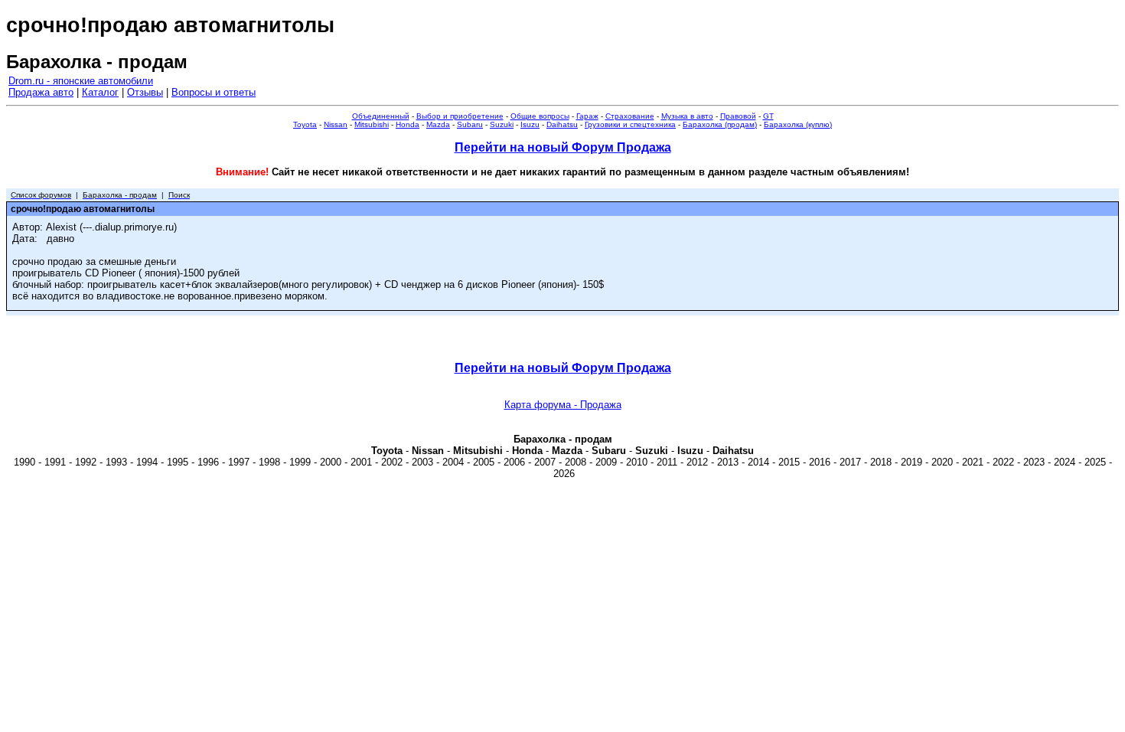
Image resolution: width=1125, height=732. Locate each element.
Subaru (470, 124)
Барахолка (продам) (720, 124)
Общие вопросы (539, 116)
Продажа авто (40, 92)
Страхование (629, 116)
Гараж (587, 116)
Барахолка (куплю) (798, 124)
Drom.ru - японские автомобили (80, 81)
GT (768, 116)
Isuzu (530, 124)
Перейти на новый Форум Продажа (563, 147)
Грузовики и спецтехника (630, 124)
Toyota (305, 124)
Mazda (438, 124)
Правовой (738, 116)
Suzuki (502, 124)
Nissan (335, 124)
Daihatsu (562, 124)
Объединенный (380, 116)
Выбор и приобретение (460, 116)
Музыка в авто (687, 116)
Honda (407, 124)
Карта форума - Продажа (562, 404)
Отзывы (145, 92)
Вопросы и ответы (213, 92)
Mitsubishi (371, 124)
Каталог (100, 92)
